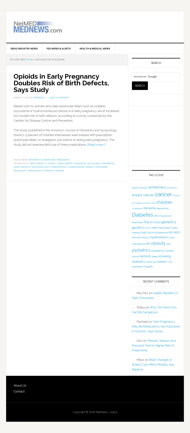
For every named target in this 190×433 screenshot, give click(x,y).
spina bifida (35, 170)
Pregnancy (63, 159)
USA (169, 261)
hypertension (159, 237)
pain (168, 244)
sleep (155, 256)
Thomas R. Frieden (53, 170)
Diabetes (142, 215)
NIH (148, 243)
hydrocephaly (58, 167)
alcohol (135, 187)
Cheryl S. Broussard (60, 163)
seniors (145, 256)
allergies (144, 188)
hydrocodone (76, 167)
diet (156, 215)
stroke (149, 262)
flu (151, 222)
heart (155, 227)
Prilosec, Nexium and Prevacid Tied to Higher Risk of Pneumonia (154, 345)
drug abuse (165, 215)
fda (146, 222)
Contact (19, 391)
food (157, 222)
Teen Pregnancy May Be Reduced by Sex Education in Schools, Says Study (156, 326)
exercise (137, 222)
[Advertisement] (133, 24)
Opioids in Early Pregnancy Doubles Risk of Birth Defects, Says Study (61, 82)
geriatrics (138, 227)
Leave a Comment (59, 97)
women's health (142, 266)
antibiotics (172, 188)
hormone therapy (140, 237)
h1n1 (148, 227)
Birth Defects (38, 163)
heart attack (164, 227)
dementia (149, 208)
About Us (20, 385)
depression (163, 208)
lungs (171, 237)
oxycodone (101, 167)
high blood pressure (154, 232)
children (164, 202)
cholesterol (137, 208)
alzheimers (157, 187)
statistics (138, 261)
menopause (138, 244)
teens (162, 261)
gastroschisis (40, 167)
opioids (89, 167)
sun (155, 261)
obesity (158, 243)
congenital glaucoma (86, 163)
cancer (163, 194)
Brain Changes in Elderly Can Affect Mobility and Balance (153, 364)
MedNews (38, 27)
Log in (113, 412)
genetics (168, 222)
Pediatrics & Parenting (42, 159)
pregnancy (20, 170)
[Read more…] (96, 144)
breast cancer (143, 195)
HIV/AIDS (174, 232)
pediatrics (141, 250)
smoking (164, 256)
